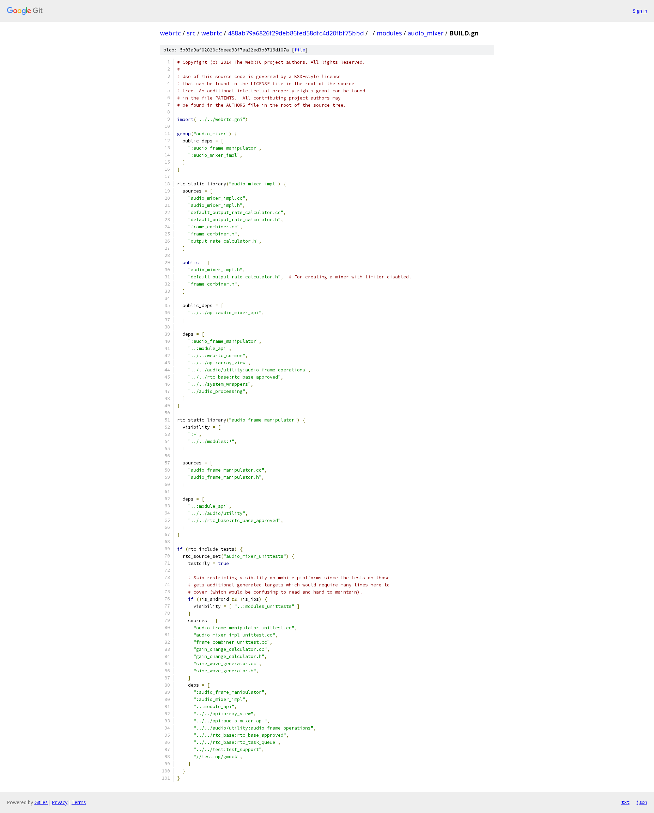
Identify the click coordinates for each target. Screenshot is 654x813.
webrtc (170, 33)
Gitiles (41, 802)
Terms (79, 802)
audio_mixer (425, 33)
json (641, 802)
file (299, 50)
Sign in (640, 10)
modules (389, 33)
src (191, 33)
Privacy (59, 802)
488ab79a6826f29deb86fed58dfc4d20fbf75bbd (296, 33)
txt (625, 802)
